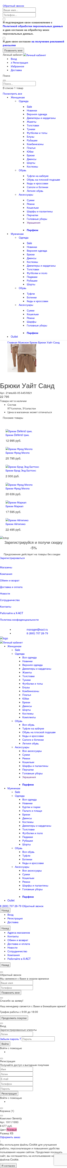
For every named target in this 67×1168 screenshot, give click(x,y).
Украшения (33, 222)
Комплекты (29, 717)
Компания (6, 574)
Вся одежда (29, 657)
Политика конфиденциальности (19, 619)
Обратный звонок (13, 5)
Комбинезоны (35, 144)
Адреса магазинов (18, 932)
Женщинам (18, 97)
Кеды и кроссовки (37, 183)
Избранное (17, 66)
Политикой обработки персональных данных (33, 26)
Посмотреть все (12, 93)
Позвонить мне (10, 992)
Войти (5, 1044)
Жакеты (31, 121)
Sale (29, 106)
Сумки (30, 200)
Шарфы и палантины (40, 211)
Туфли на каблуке (38, 176)
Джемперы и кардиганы (41, 118)
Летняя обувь (35, 191)
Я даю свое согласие (33, 43)
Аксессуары (26, 194)
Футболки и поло (37, 273)
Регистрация (19, 62)
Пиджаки (32, 277)
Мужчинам (17, 234)
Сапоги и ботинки (37, 187)
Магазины (6, 567)
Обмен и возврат (17, 940)
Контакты (5, 606)
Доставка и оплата (11, 587)
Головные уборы (37, 219)
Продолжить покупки (14, 1018)
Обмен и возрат (9, 580)
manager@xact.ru (37, 629)
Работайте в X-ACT (11, 613)
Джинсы (31, 159)
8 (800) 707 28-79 (37, 633)
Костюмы (32, 166)
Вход (14, 59)
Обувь (22, 170)
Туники (31, 129)
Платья (31, 148)
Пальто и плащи (32, 810)
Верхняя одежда (37, 114)
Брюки (31, 155)
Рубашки (32, 140)
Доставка (16, 70)
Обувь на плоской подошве (43, 179)
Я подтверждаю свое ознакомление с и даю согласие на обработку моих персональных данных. (33, 27)
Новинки (32, 110)
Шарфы (31, 321)
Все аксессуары (32, 751)
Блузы (30, 136)
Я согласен (8, 1165)
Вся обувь (28, 724)
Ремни (31, 204)
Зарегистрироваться (12, 558)
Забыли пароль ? (11, 1039)
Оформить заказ (10, 1137)
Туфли (31, 293)
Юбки (30, 151)
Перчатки (32, 215)
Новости (5, 593)
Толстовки (33, 125)
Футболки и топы (37, 133)
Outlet (14, 336)
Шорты (31, 163)
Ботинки (32, 297)
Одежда (23, 101)
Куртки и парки (31, 807)
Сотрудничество (10, 600)
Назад (5, 910)
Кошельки (33, 207)
